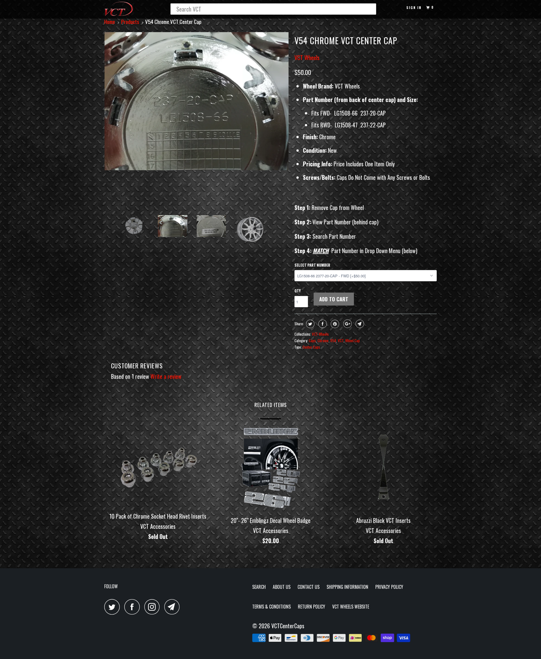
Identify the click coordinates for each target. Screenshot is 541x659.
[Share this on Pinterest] (334, 324)
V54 (333, 340)
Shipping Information (347, 586)
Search (259, 586)
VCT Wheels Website (350, 606)
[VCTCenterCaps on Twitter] (113, 606)
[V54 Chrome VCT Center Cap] (196, 101)
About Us (282, 586)
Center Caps (311, 347)
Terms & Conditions (271, 606)
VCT (340, 340)
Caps (312, 340)
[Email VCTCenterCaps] (173, 606)
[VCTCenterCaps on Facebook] (133, 606)
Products (130, 21)
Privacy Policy (389, 586)
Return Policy (311, 606)
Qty (297, 290)
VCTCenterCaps (287, 626)
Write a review (165, 376)
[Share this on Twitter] (309, 324)
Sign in (414, 7)
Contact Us (309, 586)
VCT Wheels (307, 57)
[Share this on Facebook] (322, 324)
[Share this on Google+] (347, 324)
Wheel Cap (352, 340)
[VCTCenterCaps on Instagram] (153, 606)
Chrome (323, 340)
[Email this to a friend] (359, 324)
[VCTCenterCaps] (133, 9)
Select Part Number (312, 265)
